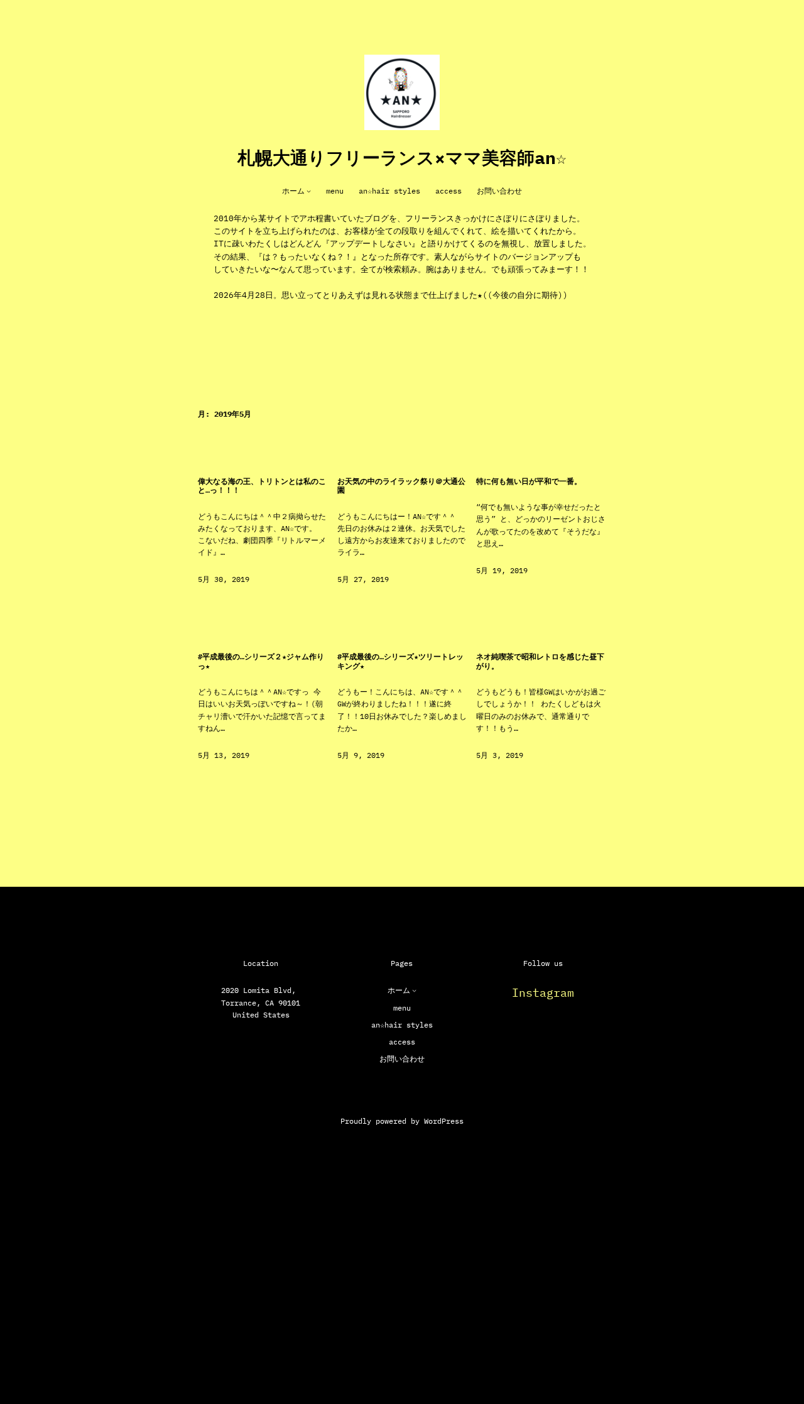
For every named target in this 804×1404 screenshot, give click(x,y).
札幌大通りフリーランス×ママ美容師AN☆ (402, 157)
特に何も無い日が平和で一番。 (529, 481)
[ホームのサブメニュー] (309, 191)
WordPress (444, 1121)
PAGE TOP (771, 1350)
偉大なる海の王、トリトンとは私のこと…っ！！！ (262, 486)
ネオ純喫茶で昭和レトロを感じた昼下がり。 (540, 661)
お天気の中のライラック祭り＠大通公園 (401, 486)
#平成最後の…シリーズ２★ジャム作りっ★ (261, 661)
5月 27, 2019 (363, 579)
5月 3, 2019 (499, 755)
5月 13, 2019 (223, 755)
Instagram (543, 992)
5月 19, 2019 (502, 570)
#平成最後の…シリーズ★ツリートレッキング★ (400, 661)
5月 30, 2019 (223, 579)
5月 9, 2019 (360, 755)
